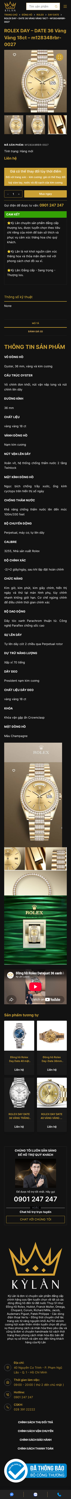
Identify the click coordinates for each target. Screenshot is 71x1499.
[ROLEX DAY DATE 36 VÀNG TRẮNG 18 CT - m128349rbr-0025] (19, 1093)
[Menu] (65, 6)
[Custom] (11, 1494)
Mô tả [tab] (35, 323)
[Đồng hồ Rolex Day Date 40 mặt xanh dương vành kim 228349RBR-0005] (19, 1036)
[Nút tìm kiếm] (56, 6)
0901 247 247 (52, 205)
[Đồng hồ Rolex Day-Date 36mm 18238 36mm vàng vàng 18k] (52, 1036)
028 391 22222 (24, 1409)
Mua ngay (45, 194)
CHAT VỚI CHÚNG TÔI (35, 1219)
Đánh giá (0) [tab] (35, 331)
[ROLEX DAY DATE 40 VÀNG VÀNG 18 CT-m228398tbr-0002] (52, 1093)
